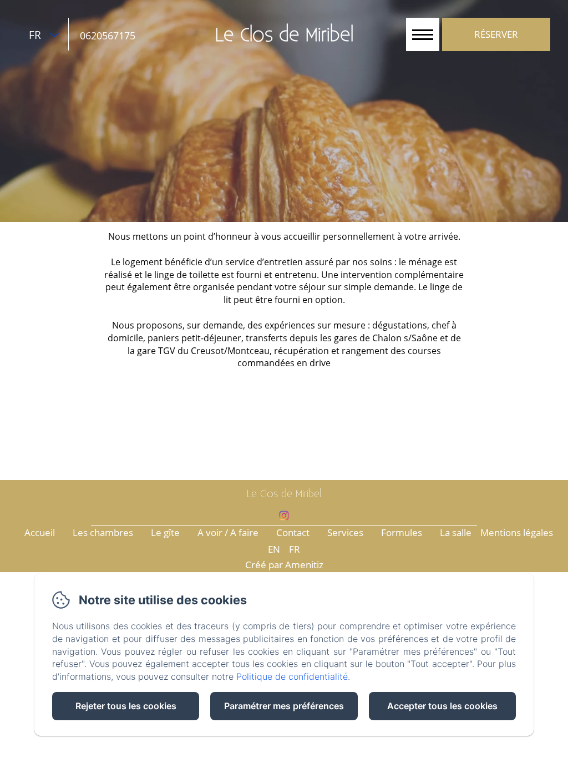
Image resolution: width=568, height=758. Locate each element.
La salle (455, 532)
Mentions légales (516, 532)
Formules (401, 532)
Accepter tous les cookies (442, 705)
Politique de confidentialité (292, 676)
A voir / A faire (227, 532)
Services (345, 532)
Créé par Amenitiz (284, 564)
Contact (293, 532)
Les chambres (103, 532)
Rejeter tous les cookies (125, 705)
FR (294, 549)
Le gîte (165, 532)
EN (274, 549)
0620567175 (107, 35)
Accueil (39, 532)
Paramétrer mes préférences (284, 705)
